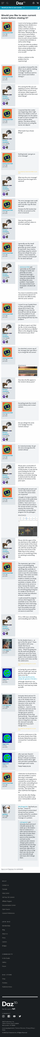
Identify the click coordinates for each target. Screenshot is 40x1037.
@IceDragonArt (23, 807)
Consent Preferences (8, 913)
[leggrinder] (8, 673)
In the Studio (6, 958)
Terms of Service (20, 1028)
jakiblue (5, 814)
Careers (4, 942)
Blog (3, 930)
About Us (5, 934)
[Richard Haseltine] (8, 90)
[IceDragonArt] (8, 644)
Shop (3, 979)
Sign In (3, 869)
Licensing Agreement (8, 1028)
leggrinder (6, 679)
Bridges (4, 946)
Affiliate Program (7, 901)
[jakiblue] (8, 809)
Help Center (5, 893)
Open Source (6, 909)
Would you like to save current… (12, 7)
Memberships (6, 926)
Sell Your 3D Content (8, 897)
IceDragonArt (7, 650)
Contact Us (5, 885)
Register (11, 869)
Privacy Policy (30, 1028)
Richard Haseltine (6, 97)
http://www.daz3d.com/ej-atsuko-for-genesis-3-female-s (27, 678)
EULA (3, 1030)
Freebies (4, 983)
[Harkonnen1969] (8, 27)
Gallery (4, 962)
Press (3, 938)
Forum (4, 966)
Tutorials (4, 889)
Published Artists (7, 987)
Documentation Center (9, 905)
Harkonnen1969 (8, 33)
